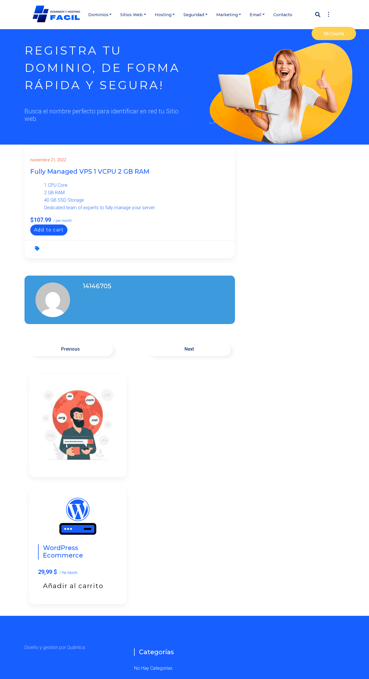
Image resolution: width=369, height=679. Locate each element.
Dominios (98, 14)
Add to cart (49, 230)
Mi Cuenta (334, 33)
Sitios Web (131, 14)
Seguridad (193, 14)
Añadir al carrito (73, 586)
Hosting (163, 14)
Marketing (227, 14)
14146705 (97, 286)
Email (255, 14)
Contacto (282, 14)
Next (188, 349)
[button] (328, 13)
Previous (71, 349)
